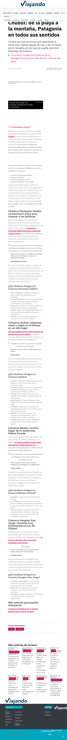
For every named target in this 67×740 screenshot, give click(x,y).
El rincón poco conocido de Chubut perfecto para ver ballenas (41, 687)
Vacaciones (23, 13)
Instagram (48, 715)
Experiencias (49, 13)
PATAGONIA (40, 651)
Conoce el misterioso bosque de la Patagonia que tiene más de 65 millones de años (35, 58)
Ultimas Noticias (17, 724)
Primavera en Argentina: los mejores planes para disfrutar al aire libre (13, 661)
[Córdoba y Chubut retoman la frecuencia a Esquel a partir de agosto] (56, 650)
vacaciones (24, 20)
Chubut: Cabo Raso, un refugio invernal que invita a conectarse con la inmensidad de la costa (41, 663)
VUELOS (53, 651)
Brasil (47, 20)
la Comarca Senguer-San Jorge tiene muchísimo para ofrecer (25, 540)
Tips (36, 13)
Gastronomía (19, 721)
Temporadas (27, 651)
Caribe (40, 20)
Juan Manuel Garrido (21, 127)
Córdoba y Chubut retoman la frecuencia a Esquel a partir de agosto (55, 661)
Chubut (11, 136)
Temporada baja (14, 652)
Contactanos (46, 731)
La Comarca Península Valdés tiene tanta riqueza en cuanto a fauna (24, 231)
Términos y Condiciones (12, 738)
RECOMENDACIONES (56, 680)
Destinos (15, 13)
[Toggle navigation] (4, 10)
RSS (49, 734)
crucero (16, 20)
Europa (33, 20)
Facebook (47, 712)
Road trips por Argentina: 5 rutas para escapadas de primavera (27, 659)
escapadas (7, 20)
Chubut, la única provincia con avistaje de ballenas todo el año (13, 688)
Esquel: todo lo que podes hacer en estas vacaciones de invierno (27, 688)
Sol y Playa (41, 13)
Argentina (30, 13)
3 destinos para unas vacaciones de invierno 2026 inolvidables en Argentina (55, 689)
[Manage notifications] (63, 736)
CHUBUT (25, 678)
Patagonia (20, 629)
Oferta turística (7, 13)
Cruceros (56, 13)
